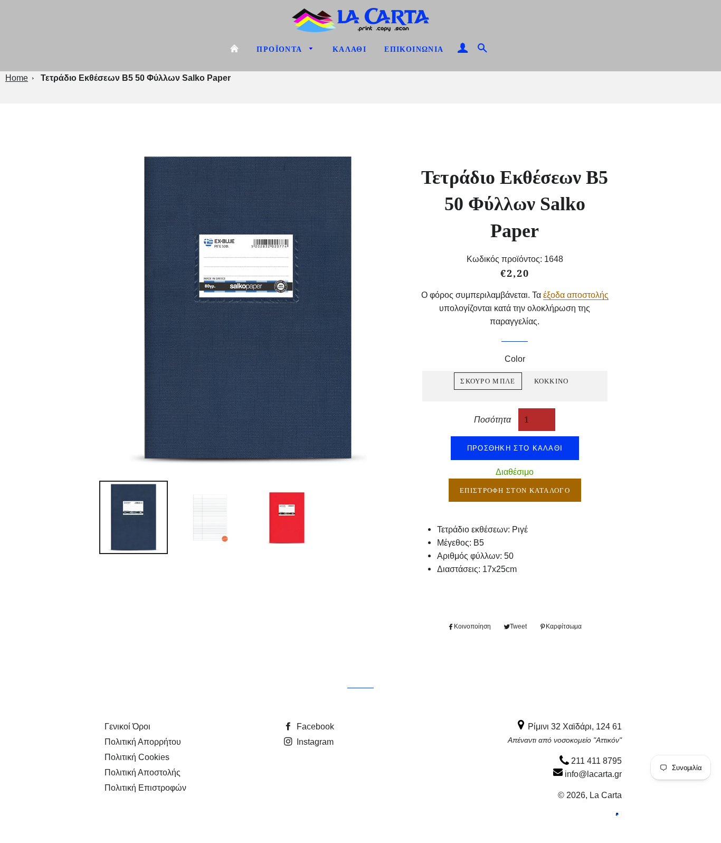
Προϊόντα (281, 49)
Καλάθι (349, 49)
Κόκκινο (551, 381)
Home (16, 77)
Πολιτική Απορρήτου (143, 741)
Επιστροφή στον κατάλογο (515, 490)
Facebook (314, 726)
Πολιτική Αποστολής (143, 772)
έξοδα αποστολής (576, 294)
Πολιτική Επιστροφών (145, 787)
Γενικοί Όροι (127, 726)
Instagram (314, 741)
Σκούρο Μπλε (487, 381)
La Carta (606, 795)
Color (515, 358)
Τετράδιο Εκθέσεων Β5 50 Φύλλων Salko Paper (136, 78)
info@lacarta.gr (592, 774)
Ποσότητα (492, 419)
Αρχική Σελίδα (234, 48)
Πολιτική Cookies (137, 757)
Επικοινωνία (413, 49)
